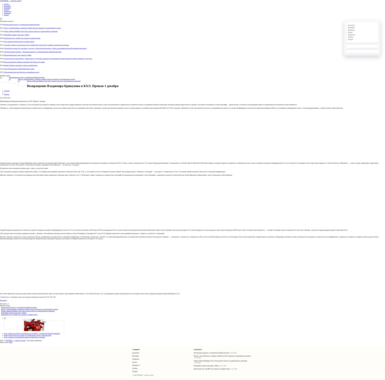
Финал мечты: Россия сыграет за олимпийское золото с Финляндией (27, 335)
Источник (3, 300)
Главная (6, 91)
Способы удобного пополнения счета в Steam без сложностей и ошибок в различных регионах (36, 45)
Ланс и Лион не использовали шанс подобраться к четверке (24, 337)
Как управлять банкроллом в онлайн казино (19, 41)
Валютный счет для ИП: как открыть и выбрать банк (22, 38)
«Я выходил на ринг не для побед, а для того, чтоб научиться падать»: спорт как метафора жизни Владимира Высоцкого (45, 48)
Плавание (7, 13)
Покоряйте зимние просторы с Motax (16, 35)
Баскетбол (7, 6)
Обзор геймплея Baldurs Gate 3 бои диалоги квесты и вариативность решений (30, 31)
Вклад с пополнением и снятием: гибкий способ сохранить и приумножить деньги (32, 28)
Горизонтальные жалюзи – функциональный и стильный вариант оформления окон (32, 52)
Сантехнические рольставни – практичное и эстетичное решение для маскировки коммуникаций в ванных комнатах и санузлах (48, 59)
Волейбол (7, 8)
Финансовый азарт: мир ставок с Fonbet (17, 55)
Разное (6, 15)
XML (11, 342)
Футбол (6, 4)
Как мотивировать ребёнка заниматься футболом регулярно (24, 62)
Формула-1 (7, 11)
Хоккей (6, 9)
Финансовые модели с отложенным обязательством (22, 25)
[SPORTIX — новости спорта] (10, 1)
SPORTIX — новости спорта (16, 340)
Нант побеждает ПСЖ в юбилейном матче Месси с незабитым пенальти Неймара (32, 333)
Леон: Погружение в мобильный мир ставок (19, 69)
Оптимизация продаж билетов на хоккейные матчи (21, 72)
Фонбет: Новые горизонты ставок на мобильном (20, 65)
